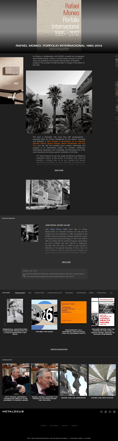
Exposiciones (101, 292)
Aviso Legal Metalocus (55, 438)
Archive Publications (59, 349)
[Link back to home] (13, 412)
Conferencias (81, 292)
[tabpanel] (59, 323)
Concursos (69, 292)
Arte (29, 292)
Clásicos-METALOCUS (55, 292)
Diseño (91, 292)
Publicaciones (20, 292)
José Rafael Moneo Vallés (57, 225)
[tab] (20, 292)
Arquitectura (39, 292)
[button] (5, 323)
